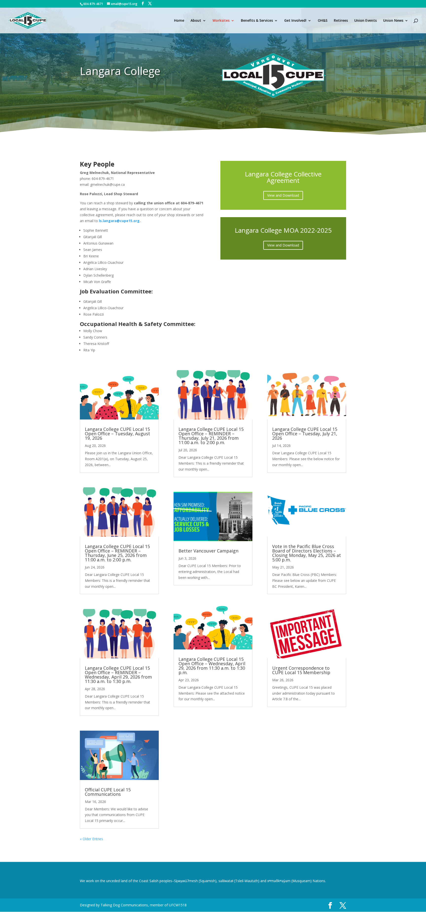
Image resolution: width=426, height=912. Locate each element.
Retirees (341, 21)
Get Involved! (295, 21)
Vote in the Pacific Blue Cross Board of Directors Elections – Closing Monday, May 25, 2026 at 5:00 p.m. (306, 553)
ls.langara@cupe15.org (119, 220)
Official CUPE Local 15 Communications (108, 792)
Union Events (365, 21)
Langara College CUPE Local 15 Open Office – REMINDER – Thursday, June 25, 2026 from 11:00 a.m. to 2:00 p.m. (117, 553)
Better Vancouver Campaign (208, 551)
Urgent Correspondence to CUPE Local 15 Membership (301, 670)
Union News (393, 21)
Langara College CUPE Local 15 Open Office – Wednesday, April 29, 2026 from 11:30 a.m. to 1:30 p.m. (211, 665)
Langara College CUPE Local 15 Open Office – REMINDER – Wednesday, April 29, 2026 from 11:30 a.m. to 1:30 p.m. (118, 674)
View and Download (283, 195)
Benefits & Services (257, 21)
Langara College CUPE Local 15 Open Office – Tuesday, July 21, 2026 (304, 433)
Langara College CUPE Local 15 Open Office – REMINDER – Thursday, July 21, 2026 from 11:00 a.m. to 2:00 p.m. (211, 435)
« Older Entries (91, 838)
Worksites (221, 21)
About (196, 21)
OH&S (322, 21)
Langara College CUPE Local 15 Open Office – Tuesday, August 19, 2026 (117, 433)
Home (179, 21)
